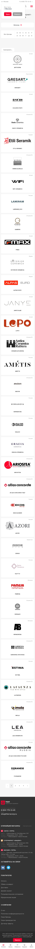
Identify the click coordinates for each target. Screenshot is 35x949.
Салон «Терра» (9, 831)
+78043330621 (12, 857)
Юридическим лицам (8, 897)
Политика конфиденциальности (12, 914)
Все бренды (8, 34)
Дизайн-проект (6, 891)
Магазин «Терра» (10, 850)
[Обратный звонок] (32, 2)
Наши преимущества (8, 920)
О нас (3, 910)
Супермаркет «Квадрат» (12, 840)
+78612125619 (12, 836)
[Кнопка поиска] (25, 6)
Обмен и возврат (7, 884)
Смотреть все (27, 826)
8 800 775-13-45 (8, 810)
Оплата (3, 881)
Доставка (4, 887)
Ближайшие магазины (10, 826)
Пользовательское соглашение (12, 894)
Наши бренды (6, 917)
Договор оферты (7, 923)
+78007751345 (22, 836)
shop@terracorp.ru (9, 814)
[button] (31, 946)
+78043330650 (13, 846)
